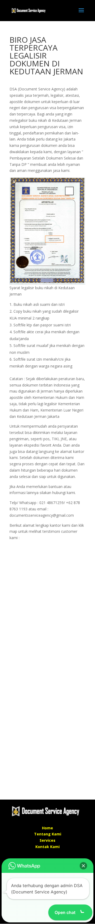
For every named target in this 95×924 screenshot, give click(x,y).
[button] (83, 865)
